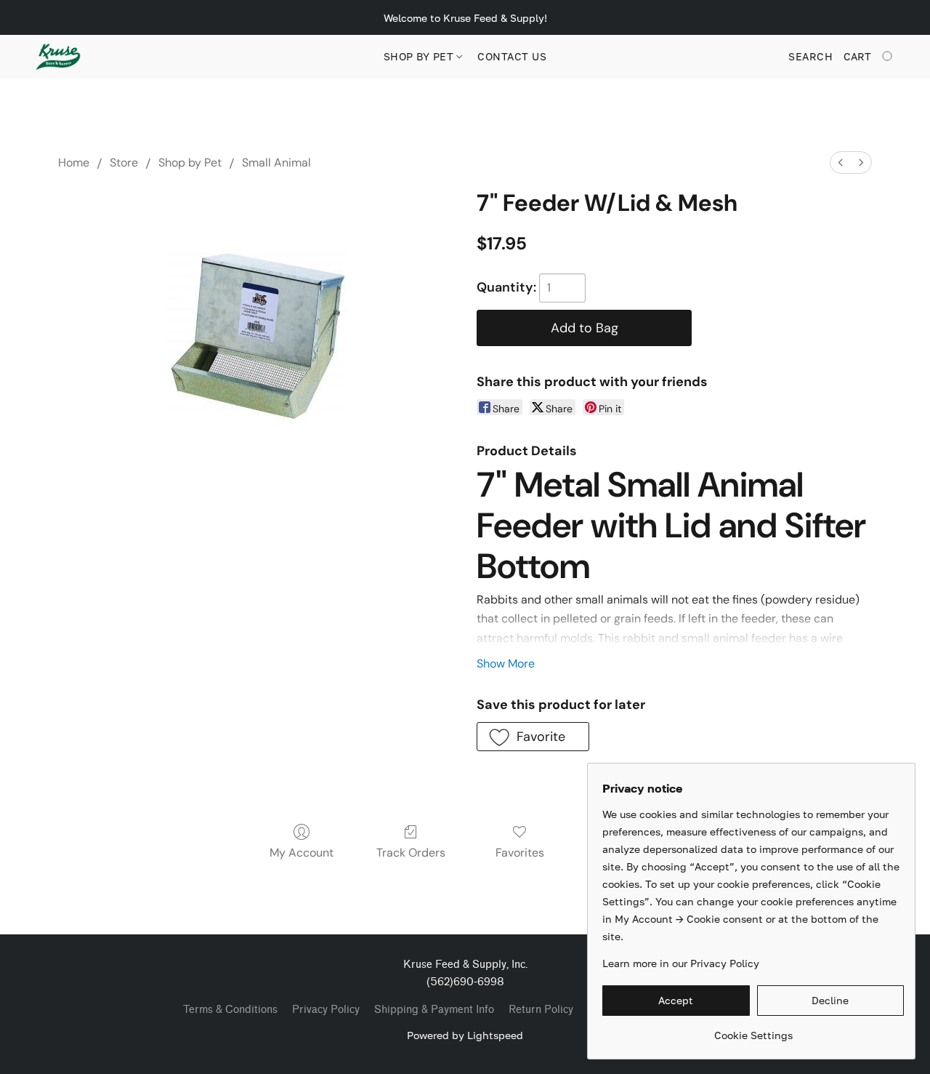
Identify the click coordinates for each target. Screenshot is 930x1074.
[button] (58, 56)
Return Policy (541, 1009)
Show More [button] (506, 663)
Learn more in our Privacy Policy (680, 963)
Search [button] (810, 56)
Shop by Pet (420, 56)
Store (124, 162)
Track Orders (410, 852)
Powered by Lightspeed (465, 1035)
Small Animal (276, 162)
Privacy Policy (326, 1009)
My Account (301, 852)
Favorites (520, 852)
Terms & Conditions (230, 1009)
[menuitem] (840, 162)
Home (73, 162)
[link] (753, 1030)
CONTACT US (511, 56)
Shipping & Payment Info (434, 1009)
